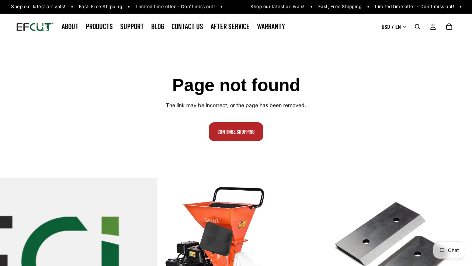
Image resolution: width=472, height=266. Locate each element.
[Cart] (449, 26)
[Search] (417, 26)
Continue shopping (236, 132)
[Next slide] (303, 257)
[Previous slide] (168, 257)
